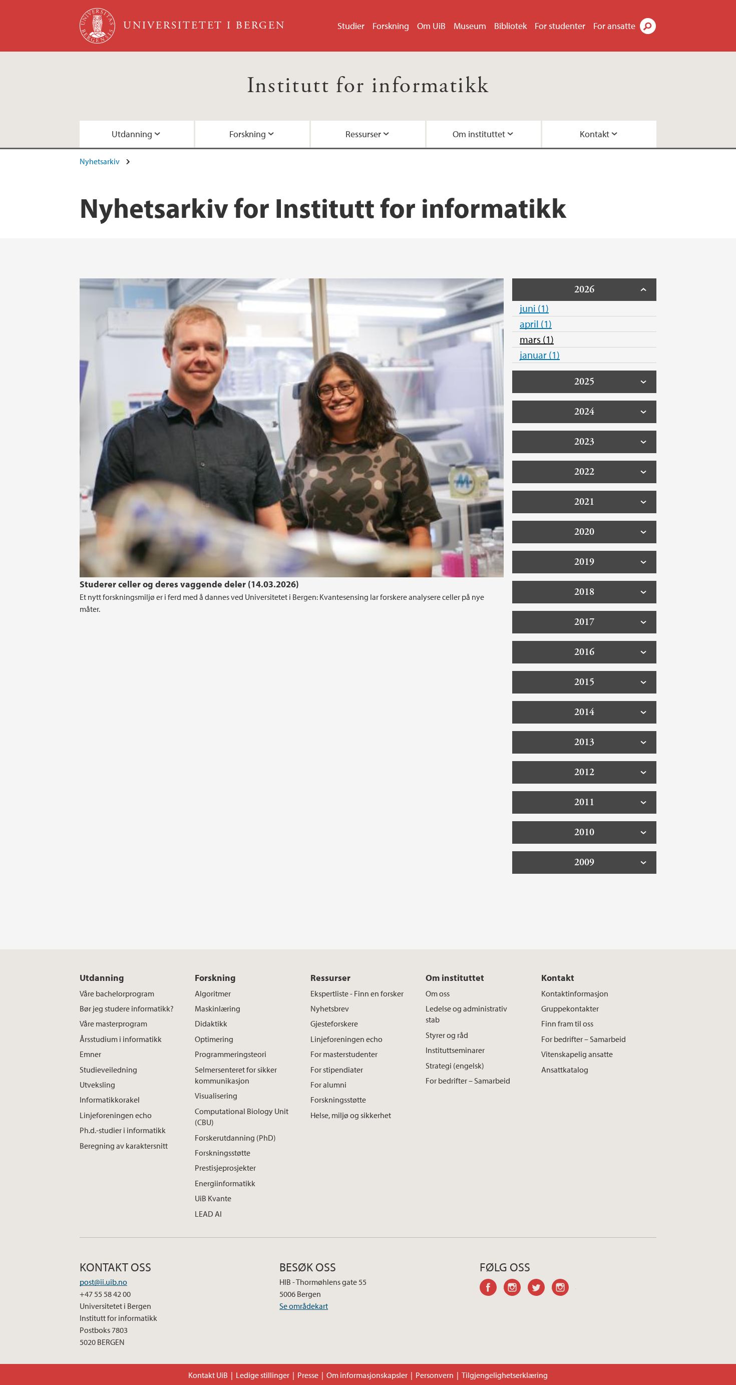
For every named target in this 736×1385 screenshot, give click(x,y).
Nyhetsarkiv (100, 161)
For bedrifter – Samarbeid (468, 1081)
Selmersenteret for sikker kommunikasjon (236, 1075)
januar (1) (540, 355)
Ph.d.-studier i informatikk (123, 1130)
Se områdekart (303, 1306)
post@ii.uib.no (103, 1282)
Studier (350, 26)
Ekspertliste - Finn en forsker (357, 993)
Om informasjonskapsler (367, 1375)
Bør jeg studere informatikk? (127, 1008)
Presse (307, 1375)
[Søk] (647, 26)
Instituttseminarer (455, 1050)
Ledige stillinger (262, 1375)
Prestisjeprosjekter (225, 1168)
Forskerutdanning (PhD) (235, 1138)
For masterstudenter (344, 1054)
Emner (90, 1054)
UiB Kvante (213, 1198)
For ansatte (614, 26)
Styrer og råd (447, 1035)
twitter (540, 1289)
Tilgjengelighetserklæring (505, 1375)
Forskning (391, 26)
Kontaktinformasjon (574, 993)
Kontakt (594, 134)
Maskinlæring (217, 1008)
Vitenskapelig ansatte (577, 1054)
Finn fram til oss (567, 1023)
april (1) (536, 323)
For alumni (328, 1085)
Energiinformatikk (225, 1183)
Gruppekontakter (570, 1008)
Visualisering (216, 1096)
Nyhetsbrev (329, 1008)
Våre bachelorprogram (117, 993)
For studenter (560, 26)
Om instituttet (479, 134)
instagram (516, 1289)
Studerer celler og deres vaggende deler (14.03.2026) (189, 584)
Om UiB (431, 26)
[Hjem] (98, 26)
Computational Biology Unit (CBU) (241, 1116)
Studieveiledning (108, 1070)
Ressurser (363, 134)
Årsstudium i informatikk (121, 1039)
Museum (470, 26)
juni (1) (534, 308)
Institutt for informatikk (368, 86)
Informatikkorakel (110, 1100)
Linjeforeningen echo (116, 1115)
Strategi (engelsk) (455, 1066)
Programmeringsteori (230, 1054)
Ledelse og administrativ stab (466, 1013)
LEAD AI (208, 1214)
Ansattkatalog (564, 1070)
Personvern (435, 1375)
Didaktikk (211, 1023)
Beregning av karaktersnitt (124, 1146)
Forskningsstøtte (222, 1153)
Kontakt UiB (208, 1375)
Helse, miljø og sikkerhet (350, 1115)
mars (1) (537, 339)
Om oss (438, 993)
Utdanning (132, 134)
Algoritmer (213, 993)
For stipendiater (336, 1070)
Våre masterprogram (113, 1023)
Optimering (214, 1039)
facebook (492, 1289)
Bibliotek (510, 26)
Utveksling (97, 1085)
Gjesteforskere (334, 1023)
